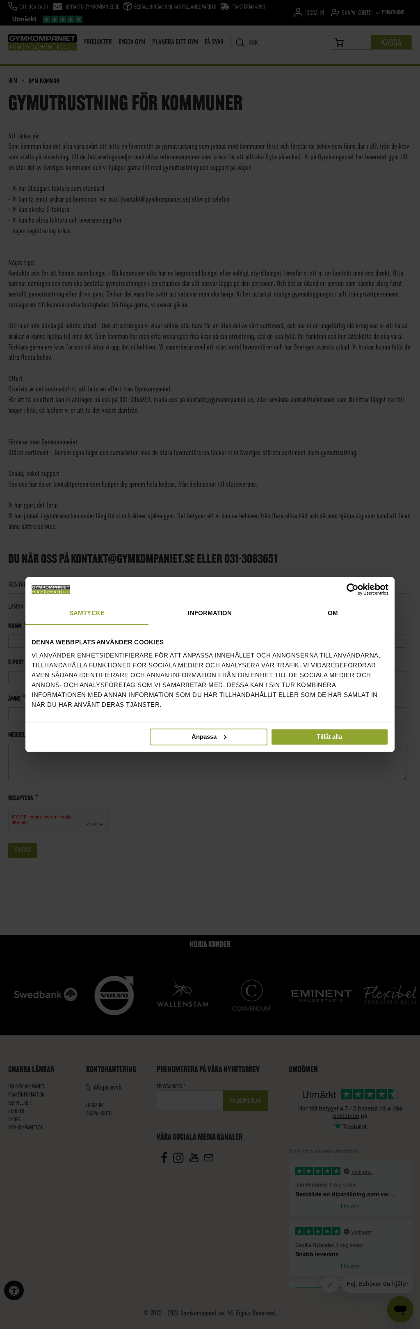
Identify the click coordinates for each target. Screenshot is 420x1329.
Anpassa (204, 736)
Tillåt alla (329, 736)
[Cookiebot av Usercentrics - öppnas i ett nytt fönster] (352, 589)
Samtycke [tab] (87, 612)
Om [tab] (333, 612)
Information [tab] (210, 612)
